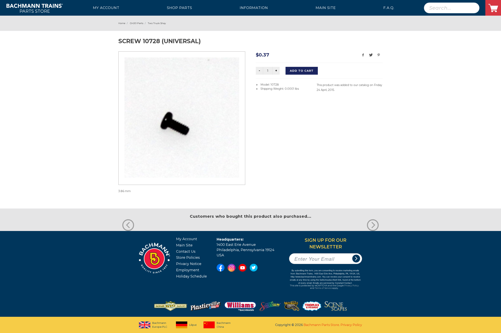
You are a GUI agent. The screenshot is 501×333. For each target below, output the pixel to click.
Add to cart (302, 71)
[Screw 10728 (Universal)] (182, 118)
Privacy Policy (351, 285)
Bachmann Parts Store (321, 325)
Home (121, 23)
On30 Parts (136, 23)
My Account (186, 239)
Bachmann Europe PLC (159, 324)
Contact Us (186, 251)
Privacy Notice (188, 264)
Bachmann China (224, 324)
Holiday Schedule (191, 276)
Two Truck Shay (157, 23)
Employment (187, 270)
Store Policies (188, 257)
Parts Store (34, 11)
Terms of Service (323, 288)
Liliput (193, 324)
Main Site (184, 245)
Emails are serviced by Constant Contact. (332, 282)
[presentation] (128, 225)
